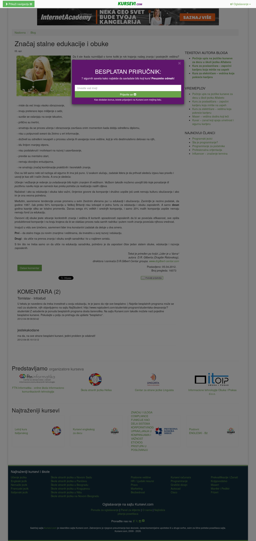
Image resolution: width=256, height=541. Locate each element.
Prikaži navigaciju (19, 4)
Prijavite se (127, 94)
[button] (240, 4)
